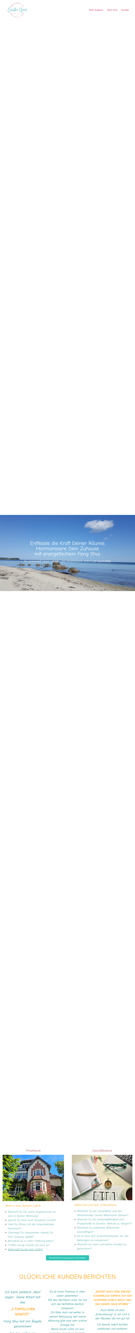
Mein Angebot (96, 10)
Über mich (112, 10)
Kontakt (125, 10)
